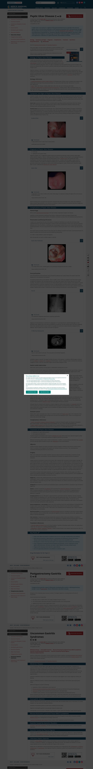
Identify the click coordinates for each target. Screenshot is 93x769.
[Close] (67, 375)
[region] (46, 384)
